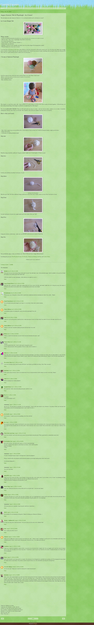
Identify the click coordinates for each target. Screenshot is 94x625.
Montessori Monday (32, 256)
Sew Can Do (6, 414)
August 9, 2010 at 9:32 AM (20, 520)
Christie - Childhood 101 (9, 520)
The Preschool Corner (17, 256)
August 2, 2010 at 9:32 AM (20, 433)
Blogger (35, 623)
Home (33, 618)
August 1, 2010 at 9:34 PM (15, 414)
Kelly (5, 528)
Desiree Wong (7, 486)
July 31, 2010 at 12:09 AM (13, 333)
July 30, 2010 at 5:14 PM (13, 271)
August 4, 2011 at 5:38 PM (14, 575)
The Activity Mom (8, 362)
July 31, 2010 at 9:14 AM (17, 362)
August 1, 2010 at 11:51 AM (15, 404)
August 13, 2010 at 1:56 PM (14, 536)
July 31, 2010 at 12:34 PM (14, 370)
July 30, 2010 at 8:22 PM (16, 325)
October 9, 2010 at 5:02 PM (18, 566)
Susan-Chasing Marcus (9, 283)
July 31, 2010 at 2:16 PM (12, 378)
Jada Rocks (6, 370)
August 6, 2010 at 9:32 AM (12, 512)
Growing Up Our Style (14, 49)
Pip (5, 395)
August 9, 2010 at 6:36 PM (12, 528)
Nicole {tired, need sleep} (9, 433)
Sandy (5, 317)
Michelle (6, 271)
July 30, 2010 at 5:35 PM (19, 283)
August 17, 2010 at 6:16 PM (12, 557)
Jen (5, 422)
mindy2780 (6, 475)
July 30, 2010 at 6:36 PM (16, 293)
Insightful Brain (7, 387)
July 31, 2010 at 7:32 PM (11, 395)
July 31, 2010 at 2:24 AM (12, 352)
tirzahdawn (6, 546)
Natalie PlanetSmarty (8, 301)
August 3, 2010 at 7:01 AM (14, 467)
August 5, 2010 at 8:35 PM (14, 504)
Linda (5, 378)
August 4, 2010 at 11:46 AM (15, 486)
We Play (39, 256)
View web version (33, 621)
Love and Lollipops (8, 566)
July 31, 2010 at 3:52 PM (16, 386)
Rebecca (5, 333)
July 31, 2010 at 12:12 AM (15, 342)
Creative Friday (46, 256)
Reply (5, 279)
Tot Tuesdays (25, 256)
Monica (5, 494)
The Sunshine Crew (8, 441)
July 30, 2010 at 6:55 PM (16, 309)
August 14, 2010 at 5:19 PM (14, 546)
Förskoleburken (7, 293)
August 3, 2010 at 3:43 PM (14, 475)
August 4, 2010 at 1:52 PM (13, 494)
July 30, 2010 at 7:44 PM (12, 317)
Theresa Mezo (7, 342)
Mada (5, 353)
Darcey (5, 557)
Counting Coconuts (10, 4)
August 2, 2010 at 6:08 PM (18, 441)
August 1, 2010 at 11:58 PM (11, 422)
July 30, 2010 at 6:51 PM (18, 301)
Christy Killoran (7, 309)
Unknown (6, 536)
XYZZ (5, 512)
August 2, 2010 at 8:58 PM (14, 453)
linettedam (6, 575)
